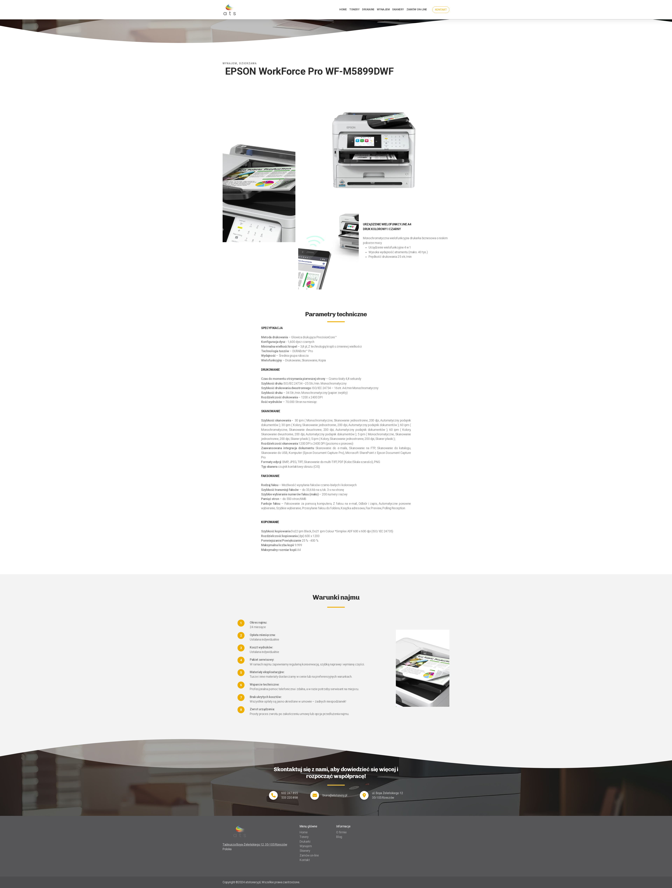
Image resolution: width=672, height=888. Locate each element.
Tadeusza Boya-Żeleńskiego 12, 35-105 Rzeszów (255, 844)
